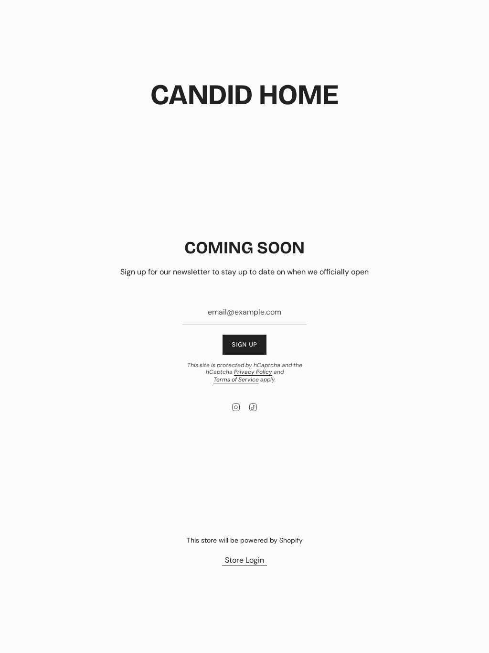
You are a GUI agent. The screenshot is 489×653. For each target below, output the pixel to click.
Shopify (291, 540)
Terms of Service (236, 379)
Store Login (244, 560)
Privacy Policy (253, 372)
